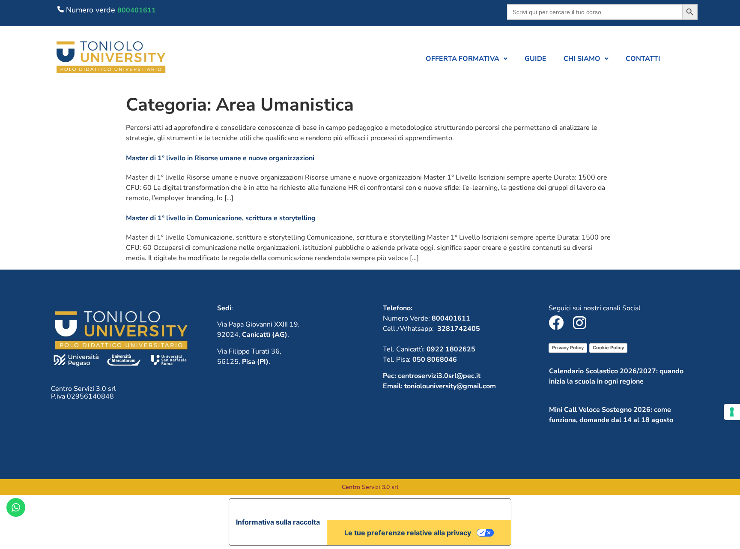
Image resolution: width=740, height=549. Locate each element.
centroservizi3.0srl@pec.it (439, 376)
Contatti (643, 58)
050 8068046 (434, 359)
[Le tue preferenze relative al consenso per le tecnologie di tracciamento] (732, 412)
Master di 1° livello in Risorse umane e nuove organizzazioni (220, 158)
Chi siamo (582, 58)
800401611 (136, 10)
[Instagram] (579, 322)
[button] (466, 59)
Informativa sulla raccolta (278, 522)
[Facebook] (556, 322)
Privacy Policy (568, 348)
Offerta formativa (462, 58)
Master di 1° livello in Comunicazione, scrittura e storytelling (221, 218)
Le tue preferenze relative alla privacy (407, 532)
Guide (535, 58)
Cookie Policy (608, 348)
